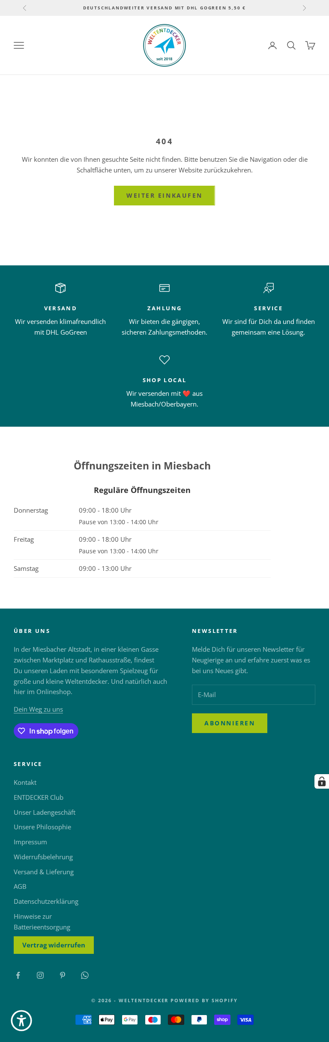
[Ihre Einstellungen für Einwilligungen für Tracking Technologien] (321, 781)
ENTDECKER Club (38, 797)
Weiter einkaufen (164, 195)
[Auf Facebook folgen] (18, 975)
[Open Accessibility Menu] (21, 1020)
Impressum (30, 841)
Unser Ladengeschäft (44, 812)
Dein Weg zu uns (38, 709)
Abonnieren (229, 723)
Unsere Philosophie (42, 826)
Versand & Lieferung (44, 871)
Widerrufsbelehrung (43, 856)
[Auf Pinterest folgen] (62, 975)
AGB (20, 886)
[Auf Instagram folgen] (40, 975)
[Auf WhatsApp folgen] (85, 975)
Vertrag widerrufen (53, 945)
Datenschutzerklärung (46, 901)
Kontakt (25, 782)
